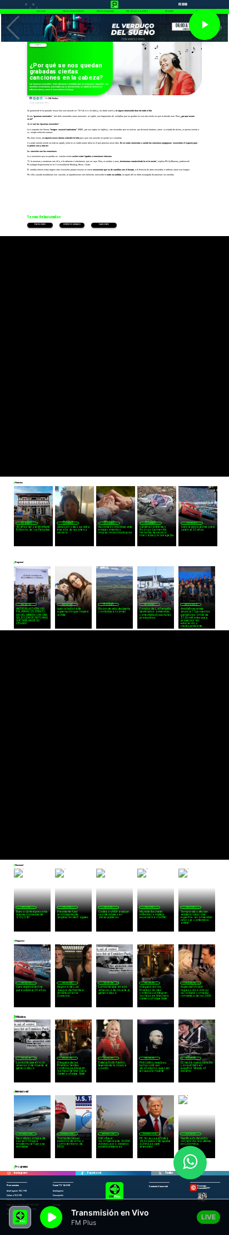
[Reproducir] (204, 24)
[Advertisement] (114, 350)
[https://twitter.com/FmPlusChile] (160, 1173)
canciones (104, 225)
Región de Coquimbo (26, 523)
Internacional (26, 1134)
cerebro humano (72, 225)
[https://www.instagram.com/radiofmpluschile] (9, 1173)
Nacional (26, 907)
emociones (40, 225)
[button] (13, 28)
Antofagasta (191, 605)
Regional (150, 605)
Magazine (37, 45)
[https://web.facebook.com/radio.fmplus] (82, 1173)
